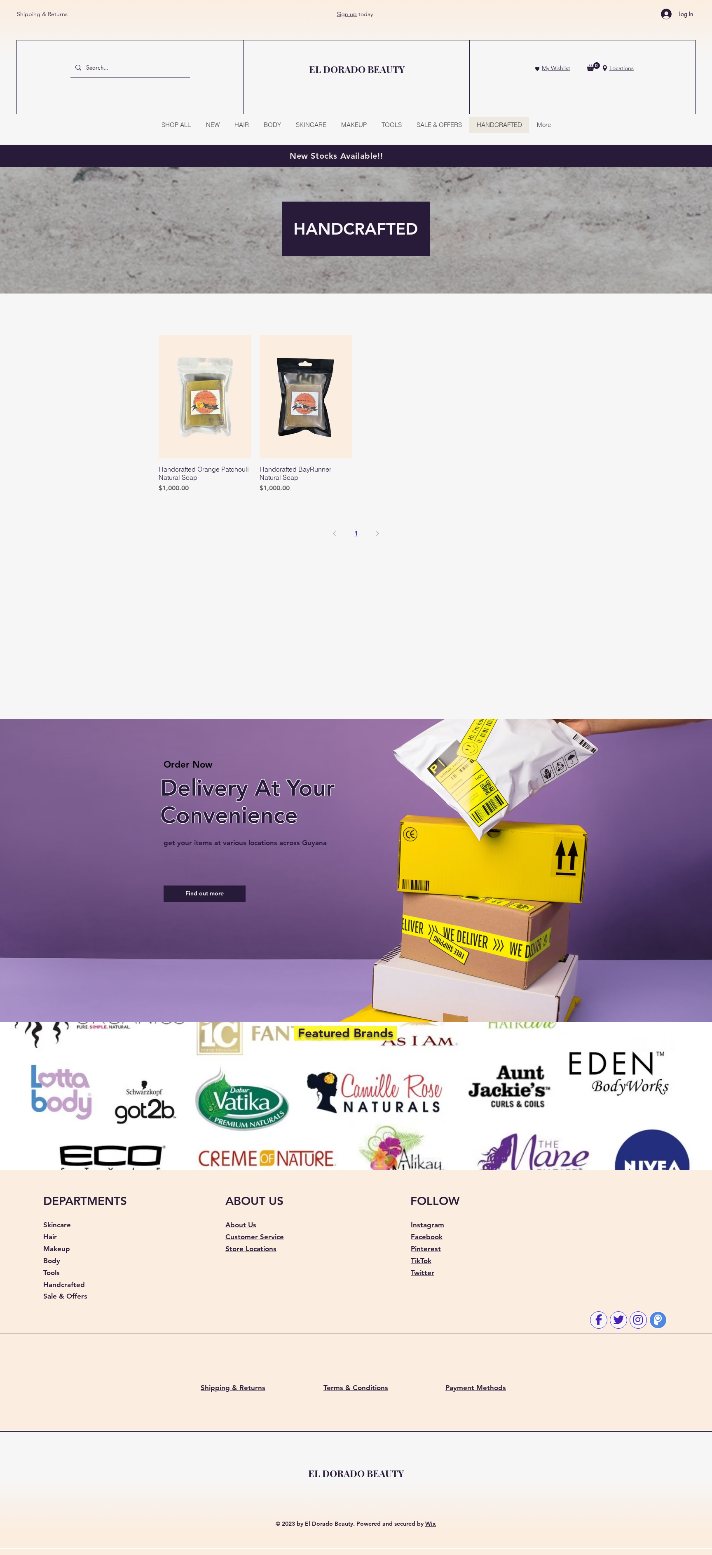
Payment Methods (475, 1388)
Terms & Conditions (355, 1388)
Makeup (56, 1249)
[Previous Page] (335, 533)
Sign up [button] (347, 14)
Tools (51, 1272)
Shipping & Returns (42, 14)
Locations (621, 68)
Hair (50, 1237)
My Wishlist (556, 68)
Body (51, 1261)
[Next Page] (377, 533)
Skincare (57, 1225)
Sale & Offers (65, 1296)
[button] (593, 66)
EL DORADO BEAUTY (356, 1473)
